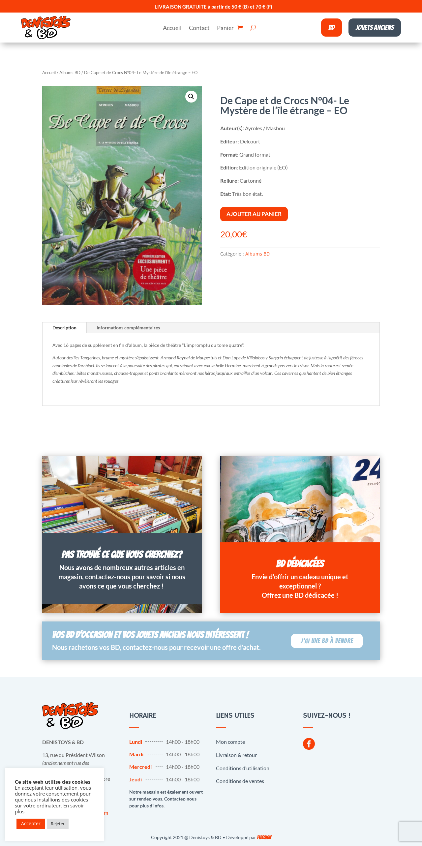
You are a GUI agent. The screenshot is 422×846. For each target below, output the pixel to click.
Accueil (172, 28)
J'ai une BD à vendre (327, 641)
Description (64, 327)
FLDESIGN (264, 837)
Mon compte (230, 742)
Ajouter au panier (254, 213)
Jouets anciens (375, 27)
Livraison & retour (236, 755)
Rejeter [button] (58, 824)
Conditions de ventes (240, 781)
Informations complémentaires (128, 327)
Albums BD (69, 72)
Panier (225, 28)
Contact (199, 28)
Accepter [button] (31, 823)
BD (331, 27)
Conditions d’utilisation (242, 768)
